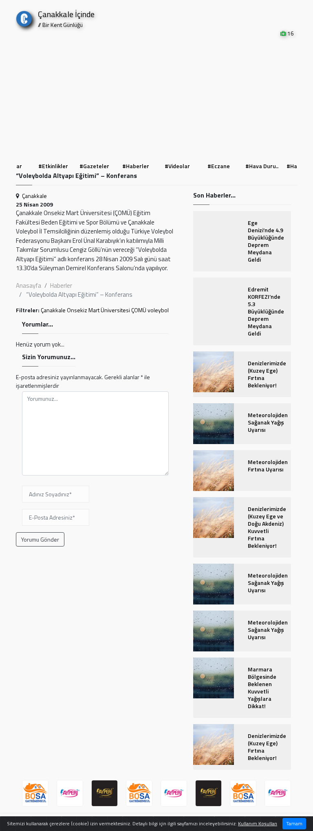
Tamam (294, 823)
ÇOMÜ (138, 310)
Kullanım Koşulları (257, 823)
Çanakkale (34, 195)
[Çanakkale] (24, 17)
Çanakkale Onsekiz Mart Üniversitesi (85, 310)
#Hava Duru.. (221, 166)
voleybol (158, 310)
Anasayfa (28, 285)
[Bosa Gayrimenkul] (35, 793)
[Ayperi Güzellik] (70, 793)
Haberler (61, 285)
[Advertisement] (156, 99)
